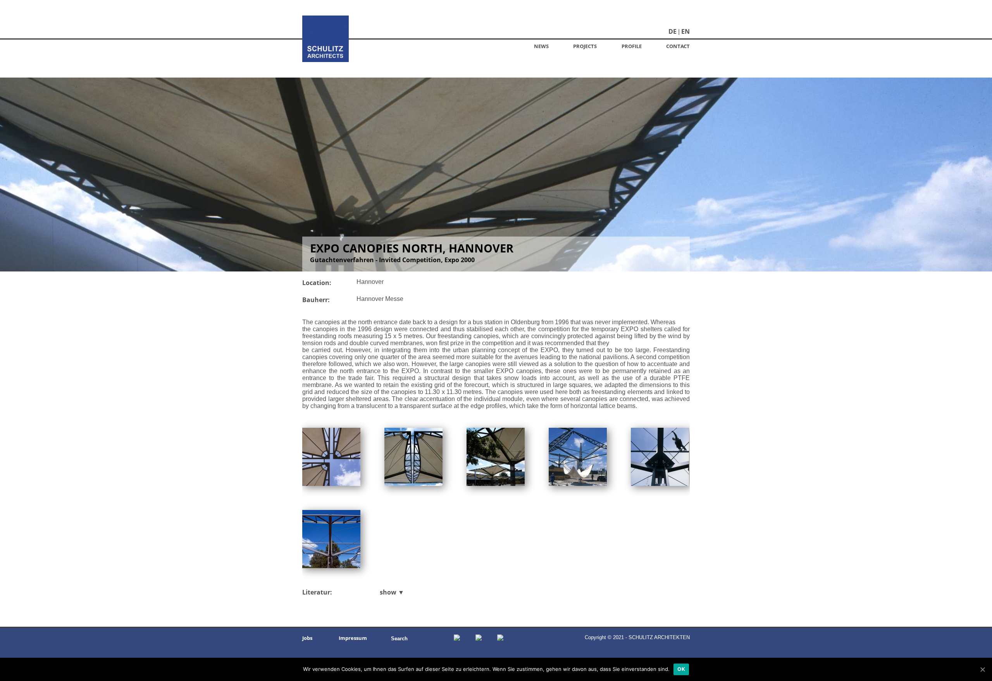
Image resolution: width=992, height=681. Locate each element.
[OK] (982, 669)
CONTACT (678, 46)
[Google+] (457, 638)
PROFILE (632, 46)
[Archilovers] (500, 638)
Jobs (307, 637)
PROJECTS (585, 46)
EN (685, 31)
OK (681, 669)
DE (672, 31)
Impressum (353, 637)
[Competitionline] (478, 638)
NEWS (541, 46)
